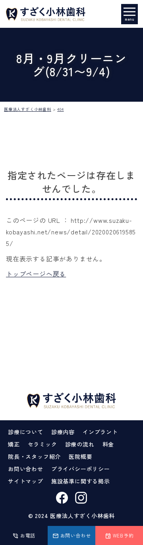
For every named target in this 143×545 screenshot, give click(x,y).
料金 (108, 444)
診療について (25, 432)
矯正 (14, 444)
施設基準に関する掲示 (80, 481)
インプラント (100, 432)
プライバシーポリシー (80, 469)
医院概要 (80, 456)
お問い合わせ (25, 469)
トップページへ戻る (36, 273)
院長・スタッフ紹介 (34, 456)
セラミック (42, 444)
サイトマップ (25, 481)
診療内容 (63, 432)
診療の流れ (80, 444)
